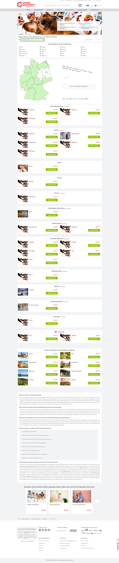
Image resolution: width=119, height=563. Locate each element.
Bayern (59, 130)
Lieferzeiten (62, 0)
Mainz (63, 55)
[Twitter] (43, 530)
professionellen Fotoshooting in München (28, 466)
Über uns (90, 0)
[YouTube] (49, 530)
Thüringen (59, 317)
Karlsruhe (64, 49)
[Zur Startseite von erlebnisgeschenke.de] (26, 4)
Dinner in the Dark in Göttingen (29, 476)
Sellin (42, 53)
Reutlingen (84, 49)
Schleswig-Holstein (59, 301)
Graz (63, 53)
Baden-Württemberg (59, 106)
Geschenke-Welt (95, 10)
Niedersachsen (59, 223)
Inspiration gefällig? (82, 10)
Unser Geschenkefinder (64, 545)
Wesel (83, 53)
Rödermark (43, 55)
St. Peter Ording (24, 53)
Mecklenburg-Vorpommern (59, 208)
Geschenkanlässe (69, 10)
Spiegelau (23, 55)
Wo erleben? (50, 10)
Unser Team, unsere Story (44, 540)
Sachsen (59, 286)
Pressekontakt (42, 543)
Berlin (83, 47)
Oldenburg (23, 51)
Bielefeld (43, 51)
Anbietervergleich (84, 543)
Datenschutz (41, 548)
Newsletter (98, 0)
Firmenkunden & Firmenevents (87, 548)
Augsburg (23, 49)
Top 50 (28, 10)
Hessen (59, 193)
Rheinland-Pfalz (59, 271)
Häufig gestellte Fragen (64, 543)
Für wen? (59, 10)
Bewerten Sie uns (63, 548)
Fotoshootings (44, 518)
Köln (22, 47)
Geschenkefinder (69, 0)
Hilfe (94, 0)
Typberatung (81, 467)
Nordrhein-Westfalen (59, 238)
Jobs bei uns (41, 545)
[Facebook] (40, 530)
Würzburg (64, 51)
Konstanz (84, 55)
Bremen (63, 47)
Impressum (41, 550)
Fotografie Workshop (65, 471)
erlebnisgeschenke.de (26, 518)
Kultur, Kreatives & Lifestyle (36, 518)
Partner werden (84, 540)
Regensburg (43, 49)
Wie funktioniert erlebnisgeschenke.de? (80, 0)
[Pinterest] (46, 530)
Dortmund (43, 47)
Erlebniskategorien (38, 10)
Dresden (84, 51)
